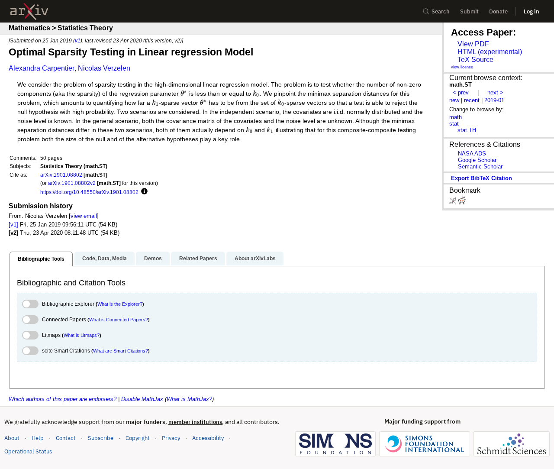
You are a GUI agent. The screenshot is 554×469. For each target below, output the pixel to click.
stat (454, 123)
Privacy (171, 438)
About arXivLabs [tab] (255, 259)
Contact (66, 438)
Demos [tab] (153, 259)
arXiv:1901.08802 (61, 175)
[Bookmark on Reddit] (462, 202)
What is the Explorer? (119, 304)
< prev (461, 92)
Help (38, 438)
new (454, 100)
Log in (531, 11)
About (11, 438)
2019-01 (494, 100)
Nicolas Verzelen (104, 68)
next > (495, 92)
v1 (78, 40)
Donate (498, 11)
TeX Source (475, 59)
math (455, 117)
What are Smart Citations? (120, 350)
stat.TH (466, 130)
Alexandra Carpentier (41, 68)
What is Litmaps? (82, 335)
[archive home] (29, 11)
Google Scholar (477, 160)
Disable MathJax (142, 399)
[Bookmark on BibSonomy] (453, 202)
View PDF (473, 44)
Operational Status (28, 451)
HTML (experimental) (489, 51)
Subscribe (100, 438)
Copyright (138, 438)
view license (462, 67)
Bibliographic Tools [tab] (41, 259)
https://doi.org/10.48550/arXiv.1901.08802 (89, 192)
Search (441, 11)
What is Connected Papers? (118, 319)
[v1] (13, 224)
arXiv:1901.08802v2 (72, 183)
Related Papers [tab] (198, 259)
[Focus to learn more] (143, 192)
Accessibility (208, 438)
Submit (469, 11)
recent (472, 100)
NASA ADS (472, 153)
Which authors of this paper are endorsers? (62, 399)
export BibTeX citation (481, 178)
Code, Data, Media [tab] (104, 259)
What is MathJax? (189, 399)
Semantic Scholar (480, 166)
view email (84, 216)
